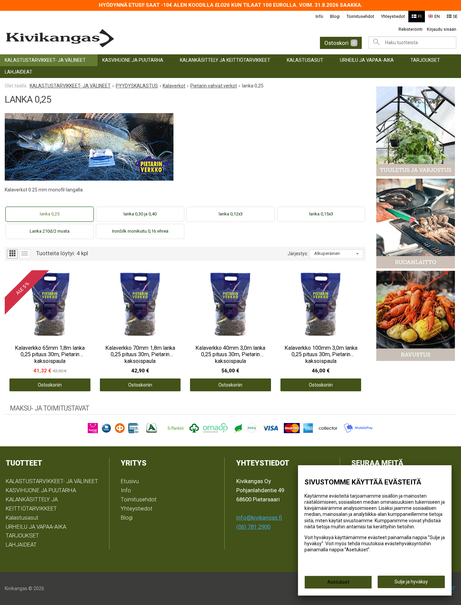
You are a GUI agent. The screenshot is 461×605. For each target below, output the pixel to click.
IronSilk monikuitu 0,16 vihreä (140, 231)
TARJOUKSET (425, 60)
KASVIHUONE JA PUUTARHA (132, 60)
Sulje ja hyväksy (411, 581)
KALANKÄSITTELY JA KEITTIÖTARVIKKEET (225, 60)
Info (319, 16)
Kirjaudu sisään (441, 29)
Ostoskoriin (50, 385)
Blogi (335, 16)
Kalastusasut (305, 60)
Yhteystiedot (393, 16)
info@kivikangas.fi (259, 517)
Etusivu (130, 481)
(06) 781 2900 (253, 526)
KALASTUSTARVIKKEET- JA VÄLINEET (45, 60)
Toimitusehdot (360, 16)
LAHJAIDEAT (18, 72)
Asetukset (338, 582)
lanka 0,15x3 (321, 213)
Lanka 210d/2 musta (50, 231)
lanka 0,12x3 (231, 213)
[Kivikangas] (104, 38)
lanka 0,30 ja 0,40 (140, 213)
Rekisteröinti (411, 29)
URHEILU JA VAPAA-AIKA (367, 60)
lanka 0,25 (49, 213)
